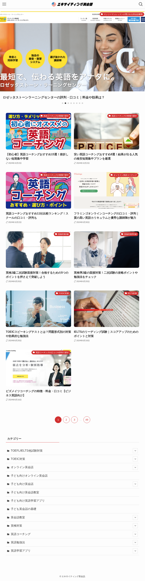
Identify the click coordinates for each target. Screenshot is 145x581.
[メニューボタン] (4, 4)
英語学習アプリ (21, 550)
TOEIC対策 (18, 458)
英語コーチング (21, 534)
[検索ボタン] (141, 4)
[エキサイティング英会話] (72, 4)
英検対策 (16, 525)
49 (86, 419)
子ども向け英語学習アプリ (28, 500)
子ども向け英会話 (22, 483)
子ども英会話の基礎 (23, 508)
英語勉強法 (18, 542)
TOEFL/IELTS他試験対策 (27, 450)
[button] (62, 103)
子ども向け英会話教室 (25, 492)
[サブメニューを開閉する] (135, 450)
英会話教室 (18, 517)
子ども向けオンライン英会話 (29, 475)
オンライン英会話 (22, 467)
